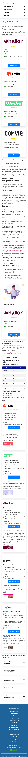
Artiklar (14, 739)
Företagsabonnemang (14, 717)
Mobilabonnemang (8, 6)
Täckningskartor (14, 725)
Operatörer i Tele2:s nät (14, 729)
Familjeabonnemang (14, 715)
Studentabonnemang (14, 720)
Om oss (14, 743)
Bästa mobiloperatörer (14, 727)
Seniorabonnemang (14, 713)
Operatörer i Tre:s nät (14, 734)
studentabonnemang (7, 251)
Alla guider (6, 15)
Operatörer (6, 12)
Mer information (14, 428)
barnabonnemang (6, 250)
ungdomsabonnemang (16, 250)
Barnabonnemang (14, 711)
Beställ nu (13, 65)
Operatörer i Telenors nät (14, 732)
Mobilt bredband (8, 9)
